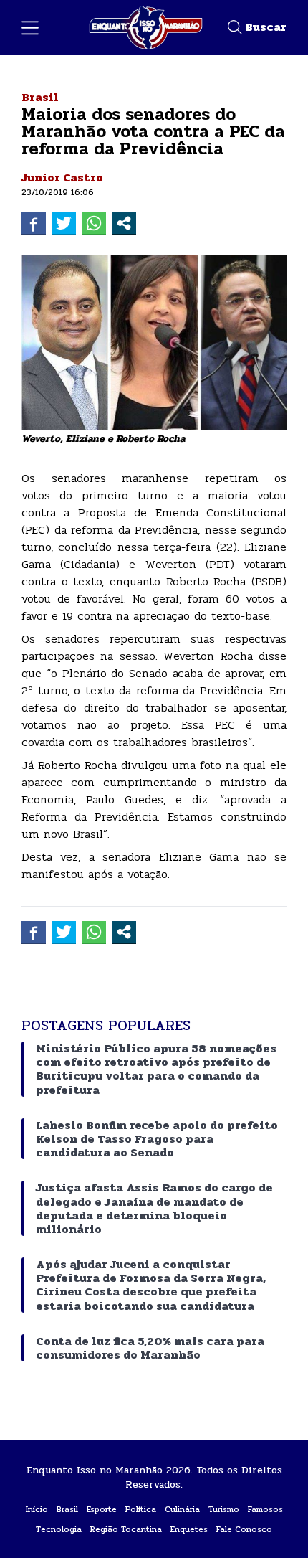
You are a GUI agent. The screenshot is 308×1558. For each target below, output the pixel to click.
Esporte (102, 1509)
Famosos (265, 1509)
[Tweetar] (64, 223)
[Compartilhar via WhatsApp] (94, 223)
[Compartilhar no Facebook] (33, 223)
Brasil (40, 97)
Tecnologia (59, 1529)
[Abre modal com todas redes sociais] (124, 223)
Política (140, 1509)
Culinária (182, 1509)
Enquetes (189, 1529)
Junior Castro (62, 178)
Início (37, 1509)
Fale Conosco (244, 1529)
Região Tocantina (126, 1529)
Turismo (223, 1509)
